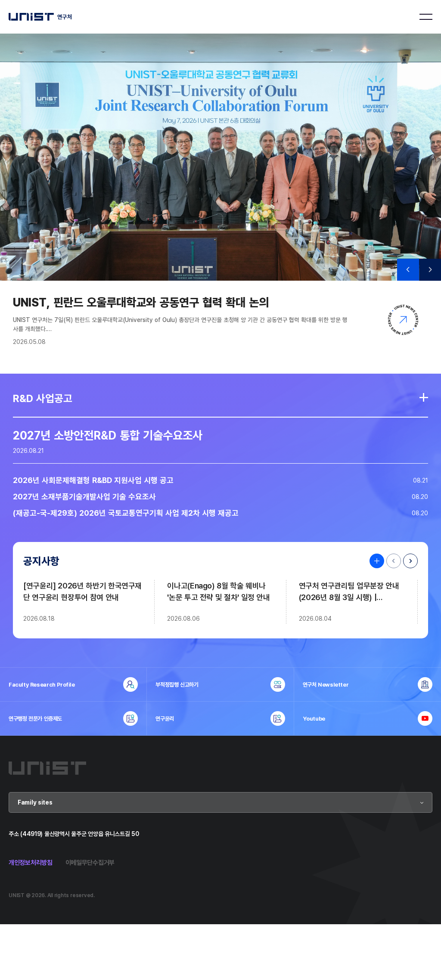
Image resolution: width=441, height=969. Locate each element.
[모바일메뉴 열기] (425, 17)
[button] (408, 270)
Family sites (35, 802)
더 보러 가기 (423, 397)
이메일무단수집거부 (90, 862)
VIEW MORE (374, 561)
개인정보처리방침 (31, 862)
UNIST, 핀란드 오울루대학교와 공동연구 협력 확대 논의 (141, 302)
